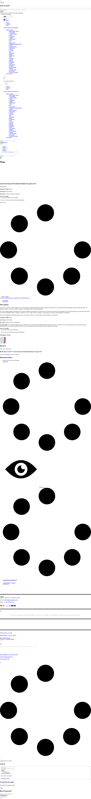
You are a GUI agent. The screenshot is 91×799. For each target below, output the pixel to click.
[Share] (3, 797)
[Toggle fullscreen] (2, 797)
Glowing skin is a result (6, 633)
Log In (5, 18)
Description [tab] (5, 300)
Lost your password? (6, 773)
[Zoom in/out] (0, 797)
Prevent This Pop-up (6, 14)
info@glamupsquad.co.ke (10, 600)
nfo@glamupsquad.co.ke (6, 656)
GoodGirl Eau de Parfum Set (10, 580)
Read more (5, 361)
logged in (8, 354)
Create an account (5, 778)
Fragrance (15, 298)
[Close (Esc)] (4, 797)
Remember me (6, 772)
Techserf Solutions (10, 639)
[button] (0, 758)
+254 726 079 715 (9, 602)
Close (1, 788)
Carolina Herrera (9, 298)
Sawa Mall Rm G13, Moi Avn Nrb (9, 654)
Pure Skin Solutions (5, 638)
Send (2, 11)
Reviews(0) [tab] (5, 301)
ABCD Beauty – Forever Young (8, 635)
